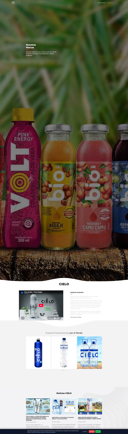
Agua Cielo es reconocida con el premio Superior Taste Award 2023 (63, 418)
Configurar (84, 431)
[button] (62, 370)
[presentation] (100, 353)
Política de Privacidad (50, 432)
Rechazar (92, 431)
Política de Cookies (39, 432)
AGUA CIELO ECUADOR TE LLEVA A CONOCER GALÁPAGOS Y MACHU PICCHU (89, 418)
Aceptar (98, 431)
